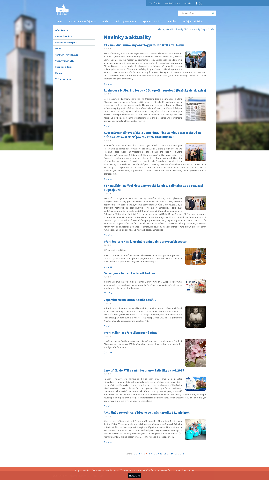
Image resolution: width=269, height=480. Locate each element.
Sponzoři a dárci (152, 21)
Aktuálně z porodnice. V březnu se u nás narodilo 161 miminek (147, 412)
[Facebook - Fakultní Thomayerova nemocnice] (196, 3)
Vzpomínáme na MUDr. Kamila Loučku (130, 300)
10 (157, 453)
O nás (105, 21)
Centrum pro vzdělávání (67, 54)
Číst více (108, 84)
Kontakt (187, 3)
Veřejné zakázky (192, 21)
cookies (190, 470)
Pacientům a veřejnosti (82, 21)
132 (182, 453)
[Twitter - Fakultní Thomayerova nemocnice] (200, 3)
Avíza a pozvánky (192, 29)
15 (176, 453)
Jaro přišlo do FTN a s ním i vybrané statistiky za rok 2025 (144, 370)
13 (168, 453)
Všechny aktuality (166, 29)
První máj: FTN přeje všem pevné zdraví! (131, 333)
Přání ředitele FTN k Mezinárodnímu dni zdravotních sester (145, 242)
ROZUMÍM (134, 476)
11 (161, 453)
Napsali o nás (208, 29)
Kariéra (172, 21)
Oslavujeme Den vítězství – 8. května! (130, 273)
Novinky (179, 29)
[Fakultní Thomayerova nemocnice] (61, 8)
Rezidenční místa (172, 3)
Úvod (59, 21)
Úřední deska (154, 3)
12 (165, 453)
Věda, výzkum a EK (125, 21)
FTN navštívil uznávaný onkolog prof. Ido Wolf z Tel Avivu (144, 45)
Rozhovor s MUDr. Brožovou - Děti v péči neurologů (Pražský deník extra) (155, 90)
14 (172, 453)
